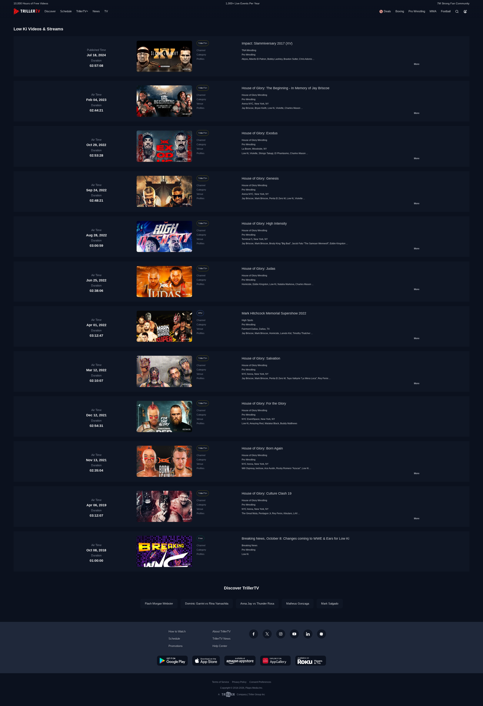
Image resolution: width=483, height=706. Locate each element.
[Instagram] (280, 633)
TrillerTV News (221, 638)
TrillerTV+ (82, 11)
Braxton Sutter (291, 59)
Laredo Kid (285, 333)
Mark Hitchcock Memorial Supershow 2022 (274, 313)
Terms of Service (220, 682)
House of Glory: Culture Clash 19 (266, 493)
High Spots (247, 320)
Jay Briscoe (248, 108)
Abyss (245, 59)
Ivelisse (259, 468)
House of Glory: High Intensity (264, 223)
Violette (280, 108)
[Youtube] (294, 633)
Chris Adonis (305, 59)
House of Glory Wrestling (254, 95)
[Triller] (321, 633)
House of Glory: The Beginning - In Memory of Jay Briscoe (285, 88)
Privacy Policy (239, 682)
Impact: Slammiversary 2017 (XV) (267, 43)
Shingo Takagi (266, 153)
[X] (267, 633)
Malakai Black (272, 423)
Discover (50, 11)
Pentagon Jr (265, 513)
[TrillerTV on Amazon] (240, 660)
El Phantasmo (282, 153)
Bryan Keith (261, 108)
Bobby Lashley (274, 59)
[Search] (457, 11)
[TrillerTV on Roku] (310, 660)
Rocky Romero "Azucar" (288, 468)
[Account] (465, 11)
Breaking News (249, 545)
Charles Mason (292, 108)
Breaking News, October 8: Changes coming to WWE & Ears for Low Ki (295, 538)
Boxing (399, 11)
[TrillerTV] (27, 11)
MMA (433, 11)
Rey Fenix (323, 378)
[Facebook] (253, 633)
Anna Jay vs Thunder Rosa (257, 603)
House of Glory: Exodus (260, 133)
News (96, 11)
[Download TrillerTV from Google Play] (172, 660)
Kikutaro (288, 513)
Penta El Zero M (277, 198)
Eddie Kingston (337, 243)
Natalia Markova (286, 284)
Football (446, 11)
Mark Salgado (329, 603)
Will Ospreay (248, 468)
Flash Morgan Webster (159, 603)
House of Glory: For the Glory (264, 403)
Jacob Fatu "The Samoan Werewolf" (310, 243)
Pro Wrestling (416, 11)
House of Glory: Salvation (261, 358)
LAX (295, 513)
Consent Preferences (260, 682)
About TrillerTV (221, 631)
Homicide (246, 284)
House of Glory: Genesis (260, 178)
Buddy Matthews (288, 423)
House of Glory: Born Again (262, 448)
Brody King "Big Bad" (280, 243)
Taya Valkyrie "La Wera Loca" (302, 378)
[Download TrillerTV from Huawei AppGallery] (275, 660)
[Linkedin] (307, 633)
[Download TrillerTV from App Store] (206, 660)
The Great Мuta (250, 513)
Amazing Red (257, 423)
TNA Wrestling (249, 50)
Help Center (219, 646)
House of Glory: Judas (258, 268)
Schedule (66, 11)
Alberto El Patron (257, 59)
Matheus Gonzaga (297, 603)
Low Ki (271, 108)
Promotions (175, 646)
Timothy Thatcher (301, 333)
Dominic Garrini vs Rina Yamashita (206, 603)
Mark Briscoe (261, 198)
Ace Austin (269, 468)
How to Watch (177, 631)
